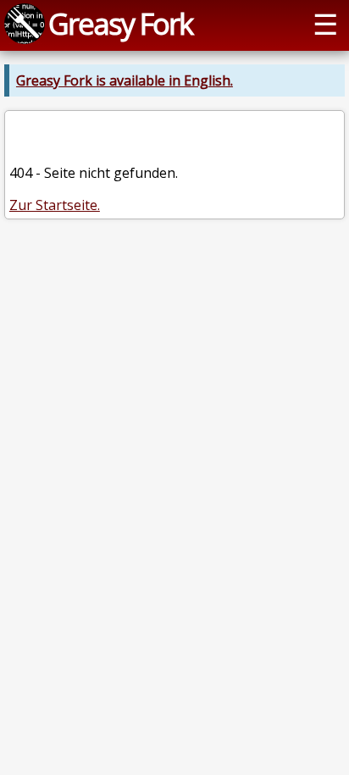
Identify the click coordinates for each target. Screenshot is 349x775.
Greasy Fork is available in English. (124, 80)
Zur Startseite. (54, 205)
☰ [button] (325, 23)
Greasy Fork (120, 23)
